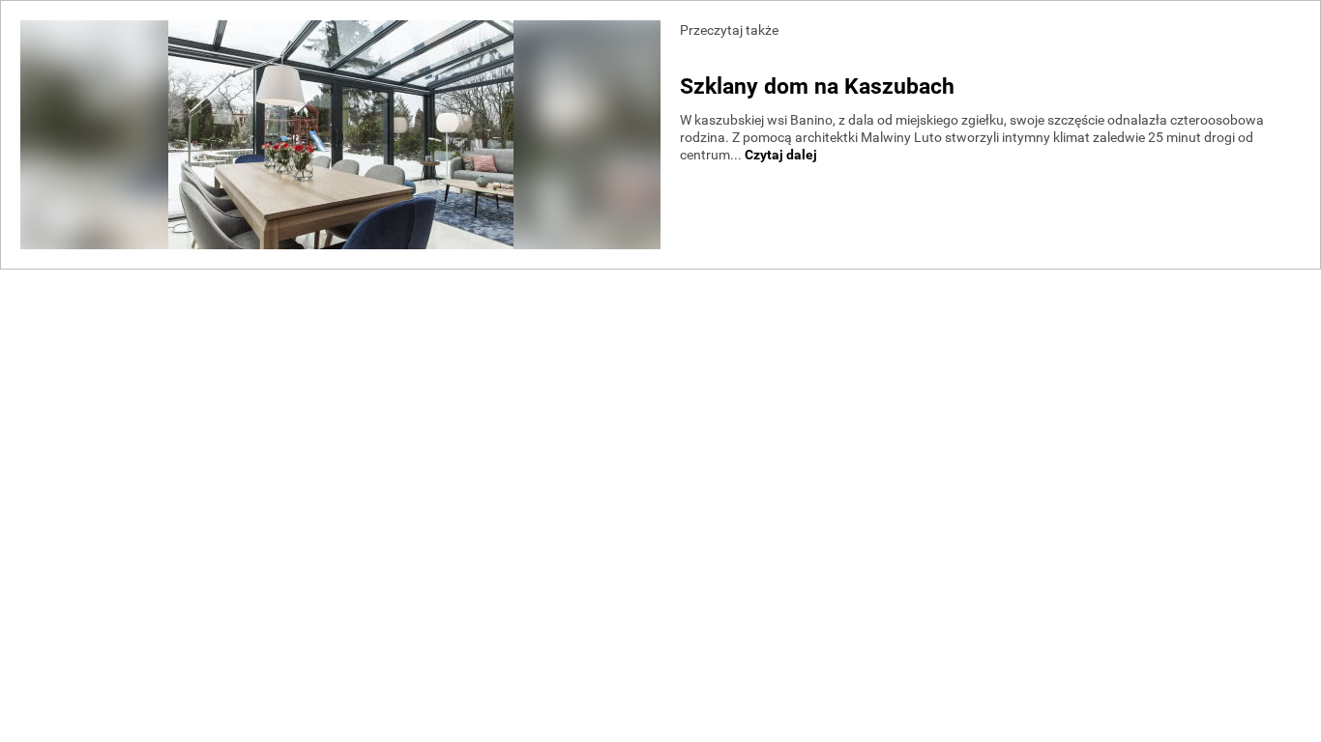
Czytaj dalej (781, 154)
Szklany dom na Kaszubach (817, 86)
